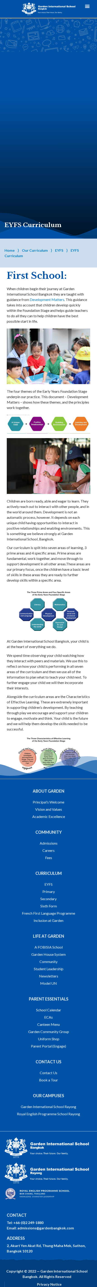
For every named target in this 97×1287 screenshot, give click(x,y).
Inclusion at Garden (48, 920)
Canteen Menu (48, 1024)
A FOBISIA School (49, 947)
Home (10, 250)
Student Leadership (48, 969)
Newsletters (48, 976)
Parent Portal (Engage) (48, 1046)
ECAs (48, 1017)
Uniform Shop (48, 1039)
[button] (87, 6)
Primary (48, 891)
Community (48, 961)
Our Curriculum (35, 250)
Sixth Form (48, 906)
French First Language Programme (48, 913)
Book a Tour (48, 1080)
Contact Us (48, 1073)
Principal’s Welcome (48, 802)
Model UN (48, 983)
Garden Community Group (48, 1031)
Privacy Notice (49, 1284)
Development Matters (47, 299)
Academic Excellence (48, 816)
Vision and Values (48, 809)
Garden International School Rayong (48, 1106)
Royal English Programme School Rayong (48, 1114)
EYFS (59, 250)
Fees (48, 857)
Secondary (48, 899)
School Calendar (48, 1010)
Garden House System (48, 954)
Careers (48, 850)
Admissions (49, 843)
